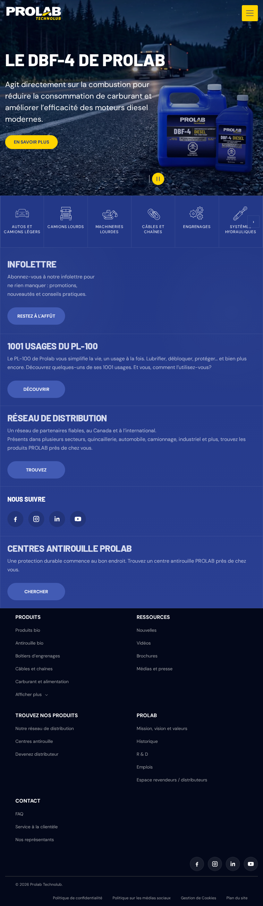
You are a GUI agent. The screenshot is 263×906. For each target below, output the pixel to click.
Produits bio (27, 630)
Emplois (145, 767)
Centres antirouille (34, 741)
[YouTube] (78, 519)
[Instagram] (36, 519)
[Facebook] (15, 519)
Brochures (147, 656)
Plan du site (237, 898)
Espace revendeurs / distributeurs (172, 780)
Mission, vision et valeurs (162, 728)
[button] (32, 694)
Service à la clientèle (36, 827)
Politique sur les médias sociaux (142, 898)
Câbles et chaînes (34, 669)
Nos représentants (34, 839)
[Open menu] (250, 13)
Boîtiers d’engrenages (37, 656)
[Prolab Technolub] (33, 13)
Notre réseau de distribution (44, 728)
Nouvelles (147, 630)
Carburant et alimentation (42, 681)
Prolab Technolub (46, 884)
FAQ (19, 814)
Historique (147, 741)
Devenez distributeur (36, 754)
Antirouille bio (29, 643)
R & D (142, 754)
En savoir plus (31, 142)
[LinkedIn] (57, 519)
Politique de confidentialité (77, 898)
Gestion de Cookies (198, 898)
